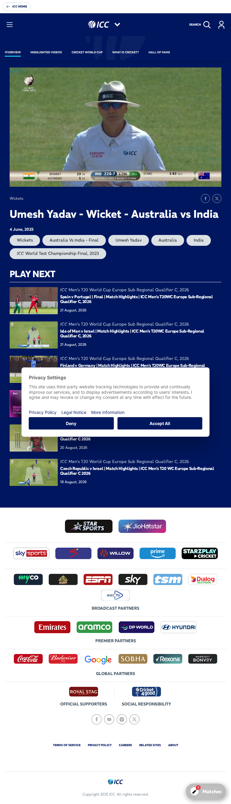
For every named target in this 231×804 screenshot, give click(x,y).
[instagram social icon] (122, 719)
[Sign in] (221, 25)
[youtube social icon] (109, 719)
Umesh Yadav (129, 240)
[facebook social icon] (96, 719)
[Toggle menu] (9, 25)
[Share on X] (216, 198)
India (199, 240)
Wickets (25, 240)
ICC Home (19, 6)
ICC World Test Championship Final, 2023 (58, 253)
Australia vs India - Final (74, 240)
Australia (168, 240)
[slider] (83, 183)
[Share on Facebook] (205, 198)
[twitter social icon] (134, 719)
